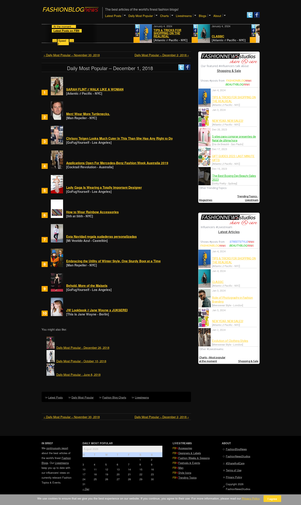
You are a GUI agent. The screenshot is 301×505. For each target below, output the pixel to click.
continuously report (57, 448)
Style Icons (184, 473)
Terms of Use (233, 470)
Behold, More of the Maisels (87, 285)
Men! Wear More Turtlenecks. (88, 114)
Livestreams (142, 397)
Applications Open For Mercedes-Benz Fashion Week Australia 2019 (117, 163)
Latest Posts (55, 397)
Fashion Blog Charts (114, 397)
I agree (272, 498)
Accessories (185, 448)
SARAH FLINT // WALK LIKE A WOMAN (94, 89)
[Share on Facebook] (128, 31)
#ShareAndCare (235, 463)
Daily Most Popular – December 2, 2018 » (162, 55)
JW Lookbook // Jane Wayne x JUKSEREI (97, 310)
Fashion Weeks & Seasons (194, 458)
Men (180, 468)
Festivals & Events (189, 463)
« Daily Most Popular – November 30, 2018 (72, 55)
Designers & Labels (189, 453)
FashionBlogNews (236, 449)
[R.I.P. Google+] (128, 36)
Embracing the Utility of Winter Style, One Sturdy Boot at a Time (113, 261)
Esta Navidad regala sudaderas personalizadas (101, 236)
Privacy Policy (234, 477)
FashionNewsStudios (238, 456)
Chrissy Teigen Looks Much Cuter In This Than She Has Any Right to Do (119, 138)
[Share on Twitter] (128, 27)
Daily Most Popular (82, 397)
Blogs (202, 15)
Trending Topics (187, 477)
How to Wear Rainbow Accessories (92, 212)
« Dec (86, 489)
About (217, 15)
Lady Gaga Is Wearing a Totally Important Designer (104, 187)
